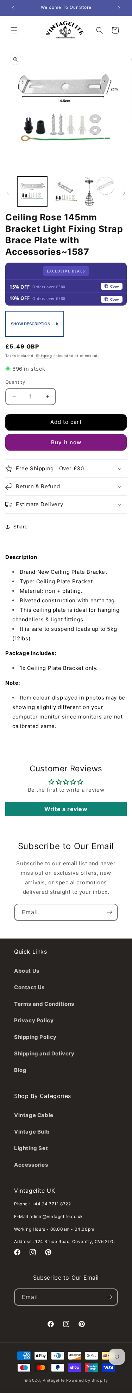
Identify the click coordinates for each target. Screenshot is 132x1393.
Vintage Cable (34, 1115)
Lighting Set (31, 1148)
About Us (26, 970)
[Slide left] (7, 193)
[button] (14, 30)
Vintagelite (54, 1380)
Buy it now (66, 442)
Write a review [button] (65, 808)
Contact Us (29, 987)
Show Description (30, 324)
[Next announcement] (119, 7)
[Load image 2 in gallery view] (66, 191)
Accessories (31, 1164)
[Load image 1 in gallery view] (32, 191)
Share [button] (20, 526)
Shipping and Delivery (44, 1053)
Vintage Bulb (32, 1131)
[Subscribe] (109, 912)
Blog (20, 1070)
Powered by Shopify (87, 1380)
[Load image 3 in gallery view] (99, 191)
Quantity (15, 382)
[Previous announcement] (13, 7)
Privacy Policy (34, 1020)
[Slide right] (124, 193)
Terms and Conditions (44, 1003)
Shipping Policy (35, 1037)
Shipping (44, 355)
